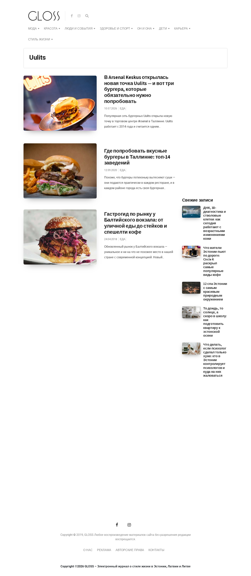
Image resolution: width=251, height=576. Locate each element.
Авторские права (130, 550)
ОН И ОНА (144, 28)
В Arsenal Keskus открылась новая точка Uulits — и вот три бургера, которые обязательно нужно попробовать (139, 89)
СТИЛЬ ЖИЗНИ (39, 39)
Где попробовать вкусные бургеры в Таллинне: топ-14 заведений (137, 156)
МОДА (32, 28)
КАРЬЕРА (181, 28)
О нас (88, 550)
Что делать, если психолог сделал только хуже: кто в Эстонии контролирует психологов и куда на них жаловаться (214, 360)
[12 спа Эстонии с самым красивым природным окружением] (191, 287)
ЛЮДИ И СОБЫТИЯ (79, 28)
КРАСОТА (51, 28)
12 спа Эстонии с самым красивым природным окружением (215, 291)
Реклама (104, 550)
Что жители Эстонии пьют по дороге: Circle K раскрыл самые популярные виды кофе (214, 261)
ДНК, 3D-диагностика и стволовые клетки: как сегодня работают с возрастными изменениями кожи (214, 223)
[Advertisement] (209, 134)
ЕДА (122, 108)
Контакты (156, 550)
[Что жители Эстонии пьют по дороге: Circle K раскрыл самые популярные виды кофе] (191, 251)
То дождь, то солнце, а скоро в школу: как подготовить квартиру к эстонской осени (215, 322)
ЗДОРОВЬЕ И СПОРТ (115, 28)
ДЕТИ (163, 28)
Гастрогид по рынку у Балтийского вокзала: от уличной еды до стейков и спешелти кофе (135, 223)
